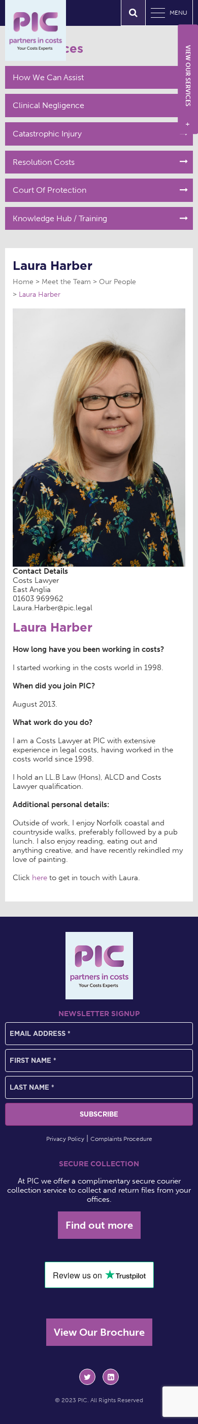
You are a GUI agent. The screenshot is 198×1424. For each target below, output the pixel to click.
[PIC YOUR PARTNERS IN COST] (99, 965)
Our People (117, 281)
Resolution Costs (44, 162)
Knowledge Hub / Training (60, 218)
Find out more (99, 1225)
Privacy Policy (65, 1138)
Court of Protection (49, 190)
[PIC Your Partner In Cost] (35, 30)
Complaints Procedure (121, 1138)
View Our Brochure (99, 1332)
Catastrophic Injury (47, 133)
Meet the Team (66, 281)
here (39, 877)
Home (23, 281)
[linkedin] (111, 1377)
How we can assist (48, 77)
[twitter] (87, 1377)
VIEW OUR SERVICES (187, 85)
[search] (133, 13)
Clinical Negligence (48, 105)
